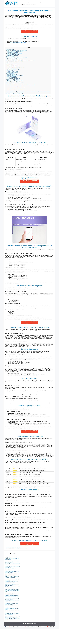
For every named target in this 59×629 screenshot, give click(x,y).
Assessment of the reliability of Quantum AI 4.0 (15, 59)
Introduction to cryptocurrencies (13, 54)
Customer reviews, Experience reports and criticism (15, 82)
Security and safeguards (10, 70)
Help (40, 2)
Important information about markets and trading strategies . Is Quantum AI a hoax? (20, 60)
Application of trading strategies (13, 62)
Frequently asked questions (11, 83)
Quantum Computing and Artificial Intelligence (15, 51)
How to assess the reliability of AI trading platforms (16, 92)
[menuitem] (6, 626)
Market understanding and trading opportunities (15, 61)
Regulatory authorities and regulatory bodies (15, 80)
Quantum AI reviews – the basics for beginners (14, 53)
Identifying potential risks (12, 74)
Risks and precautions (10, 73)
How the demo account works (12, 68)
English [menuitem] (7, 626)
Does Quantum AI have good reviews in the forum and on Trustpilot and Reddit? (21, 84)
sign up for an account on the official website (18, 42)
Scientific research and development (13, 81)
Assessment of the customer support (13, 69)
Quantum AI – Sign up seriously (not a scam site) (14, 93)
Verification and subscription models (13, 78)
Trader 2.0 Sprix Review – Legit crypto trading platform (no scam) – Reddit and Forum (12, 590)
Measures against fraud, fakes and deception (15, 75)
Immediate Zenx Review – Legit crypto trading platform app (28, 4)
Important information (10, 49)
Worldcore (20, 2)
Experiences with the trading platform (13, 58)
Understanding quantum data (12, 55)
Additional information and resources (12, 79)
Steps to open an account (12, 77)
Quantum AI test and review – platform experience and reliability (17, 57)
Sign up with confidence (10, 56)
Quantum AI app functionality (12, 52)
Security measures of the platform (13, 71)
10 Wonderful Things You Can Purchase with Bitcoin (13, 547)
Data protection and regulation (12, 72)
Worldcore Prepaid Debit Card (28, 2)
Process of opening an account (11, 76)
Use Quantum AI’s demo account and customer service (15, 67)
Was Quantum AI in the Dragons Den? (14, 85)
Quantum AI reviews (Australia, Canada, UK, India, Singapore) (16, 50)
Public (36, 2)
